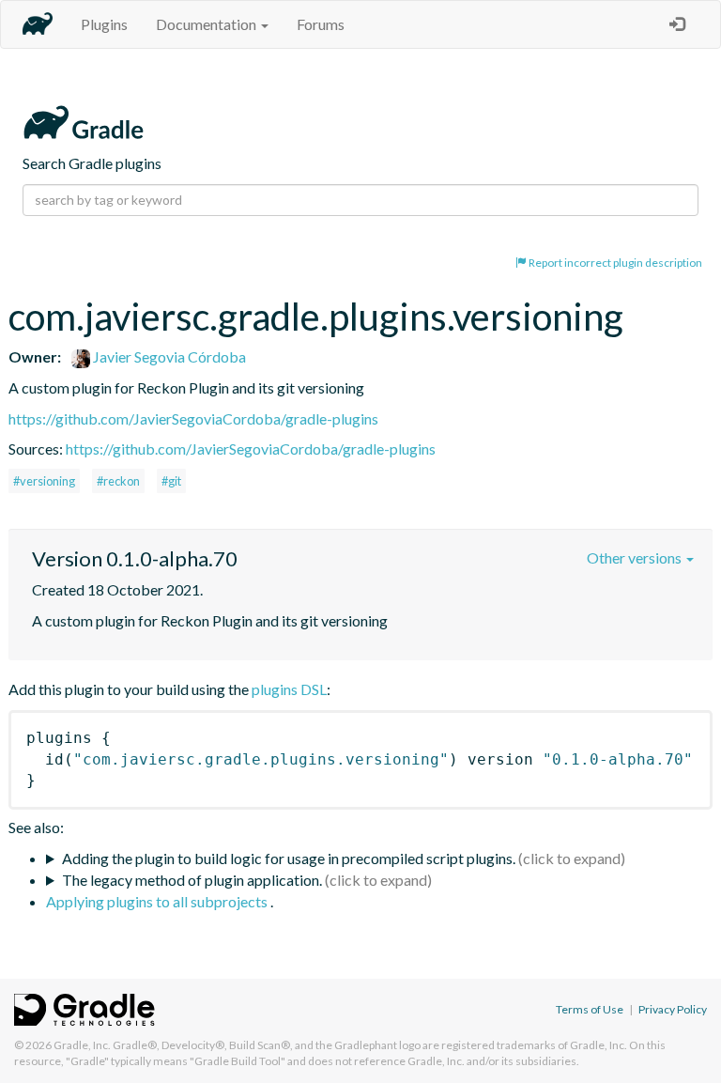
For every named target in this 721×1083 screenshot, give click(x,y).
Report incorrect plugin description (614, 262)
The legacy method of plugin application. (192, 880)
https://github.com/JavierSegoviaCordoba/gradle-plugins (193, 418)
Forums (321, 24)
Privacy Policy (672, 1009)
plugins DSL (289, 689)
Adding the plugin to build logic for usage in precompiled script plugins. (288, 858)
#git (171, 480)
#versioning (44, 480)
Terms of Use (589, 1009)
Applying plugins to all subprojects (158, 901)
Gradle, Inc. (82, 1045)
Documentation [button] (207, 24)
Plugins (104, 24)
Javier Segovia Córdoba (168, 356)
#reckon (118, 480)
